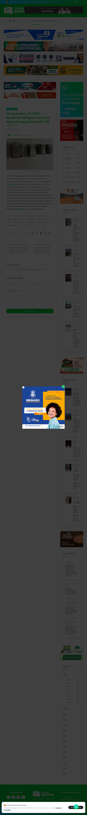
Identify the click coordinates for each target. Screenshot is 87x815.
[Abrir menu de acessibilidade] (76, 806)
